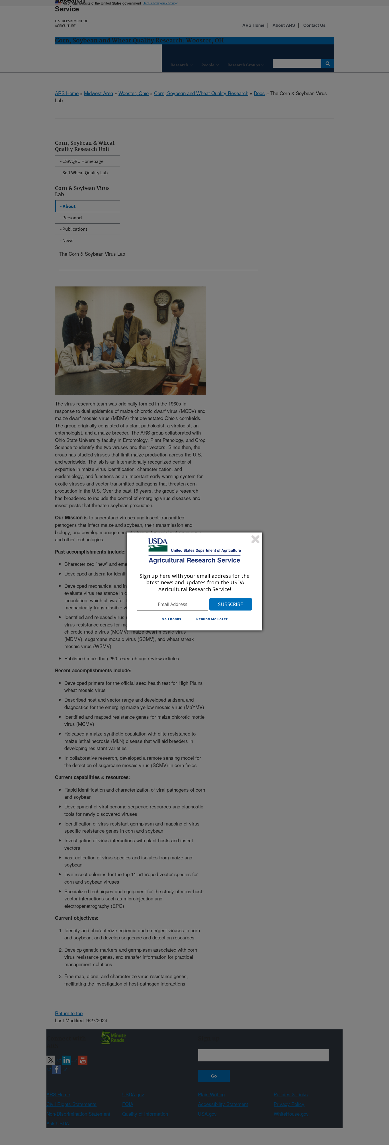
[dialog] (194, 581)
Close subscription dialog (255, 539)
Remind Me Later (212, 618)
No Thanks (171, 618)
